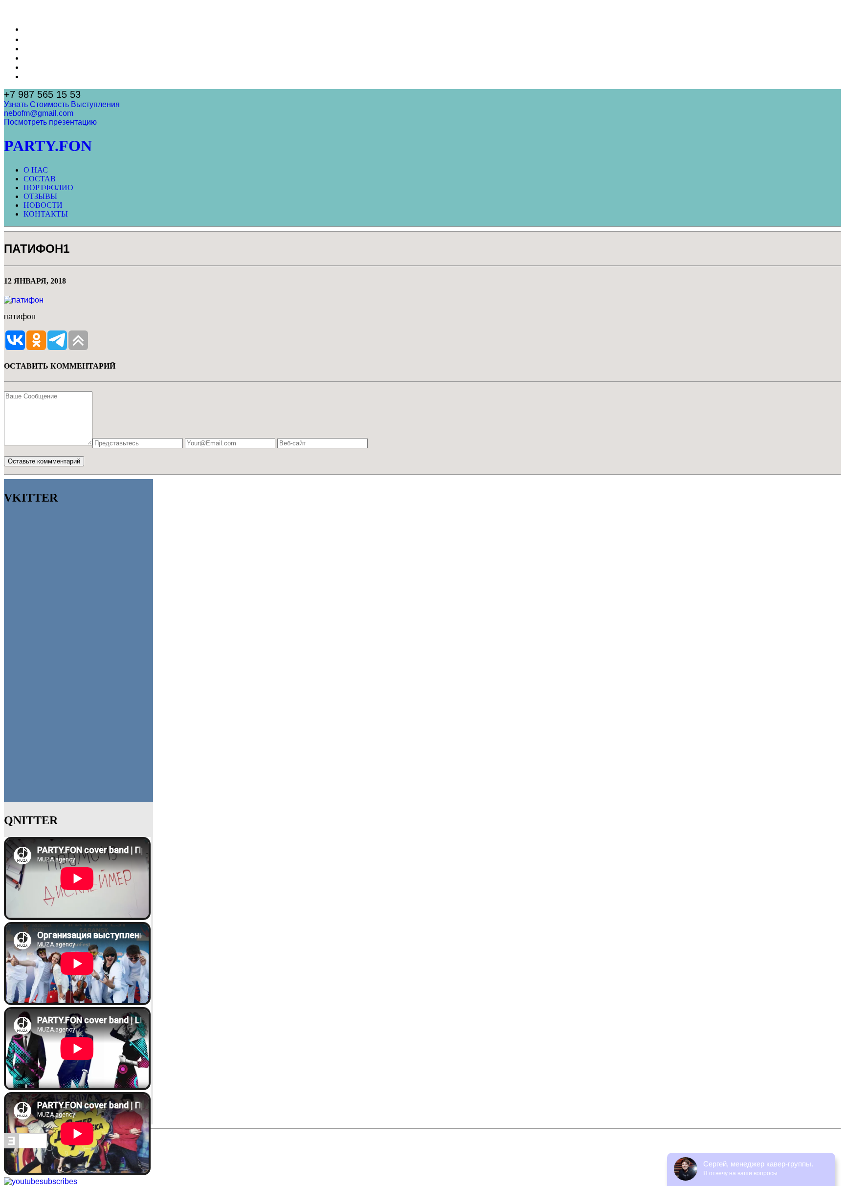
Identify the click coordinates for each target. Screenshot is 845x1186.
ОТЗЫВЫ (40, 196)
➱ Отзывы (42, 58)
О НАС (35, 170)
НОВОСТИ (43, 205)
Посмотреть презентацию (50, 122)
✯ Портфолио (48, 48)
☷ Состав (41, 39)
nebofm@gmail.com (38, 113)
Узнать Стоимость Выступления (62, 104)
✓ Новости (43, 67)
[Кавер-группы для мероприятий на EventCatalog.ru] (25, 1146)
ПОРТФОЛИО (48, 187)
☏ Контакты (46, 76)
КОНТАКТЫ (45, 214)
